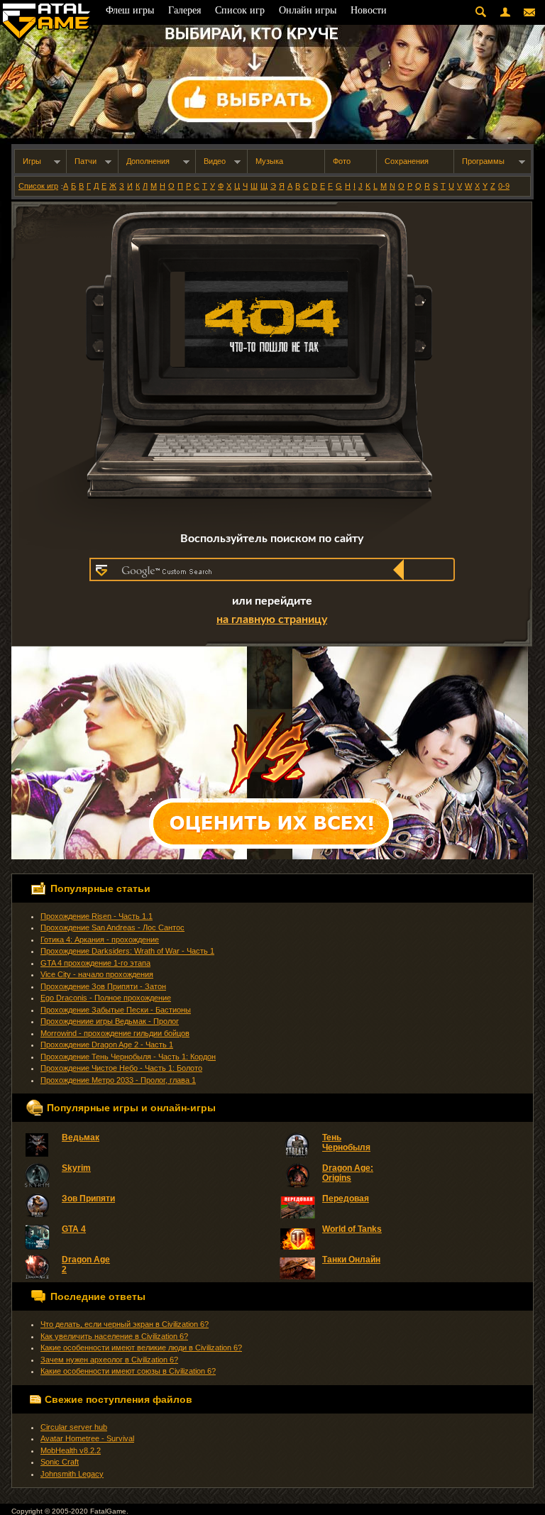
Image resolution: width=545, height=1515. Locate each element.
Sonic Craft (59, 1462)
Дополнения (148, 161)
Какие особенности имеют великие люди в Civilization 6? (141, 1347)
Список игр (38, 186)
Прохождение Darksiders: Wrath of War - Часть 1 (127, 951)
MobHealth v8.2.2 (70, 1450)
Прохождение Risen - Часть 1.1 (96, 916)
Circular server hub (73, 1427)
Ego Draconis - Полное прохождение (105, 997)
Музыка (269, 161)
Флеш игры (130, 10)
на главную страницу (271, 619)
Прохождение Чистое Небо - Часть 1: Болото (121, 1068)
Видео (215, 161)
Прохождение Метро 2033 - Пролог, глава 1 (118, 1080)
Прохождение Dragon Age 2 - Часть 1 (106, 1044)
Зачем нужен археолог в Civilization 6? (109, 1359)
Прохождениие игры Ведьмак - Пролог (109, 1021)
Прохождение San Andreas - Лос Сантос (112, 927)
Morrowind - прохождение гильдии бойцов (114, 1033)
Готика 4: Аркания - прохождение (99, 939)
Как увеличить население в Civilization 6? (114, 1336)
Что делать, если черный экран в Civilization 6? (124, 1324)
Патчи (86, 161)
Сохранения (407, 161)
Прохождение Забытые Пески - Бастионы (115, 1010)
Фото (342, 161)
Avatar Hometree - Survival (87, 1438)
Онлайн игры (307, 10)
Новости (369, 10)
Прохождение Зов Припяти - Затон (103, 986)
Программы (483, 161)
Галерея (184, 10)
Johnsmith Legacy (72, 1474)
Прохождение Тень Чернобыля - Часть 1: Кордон (128, 1056)
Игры (32, 161)
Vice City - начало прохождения (96, 974)
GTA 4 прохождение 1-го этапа (95, 963)
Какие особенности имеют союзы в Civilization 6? (128, 1371)
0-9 (504, 186)
